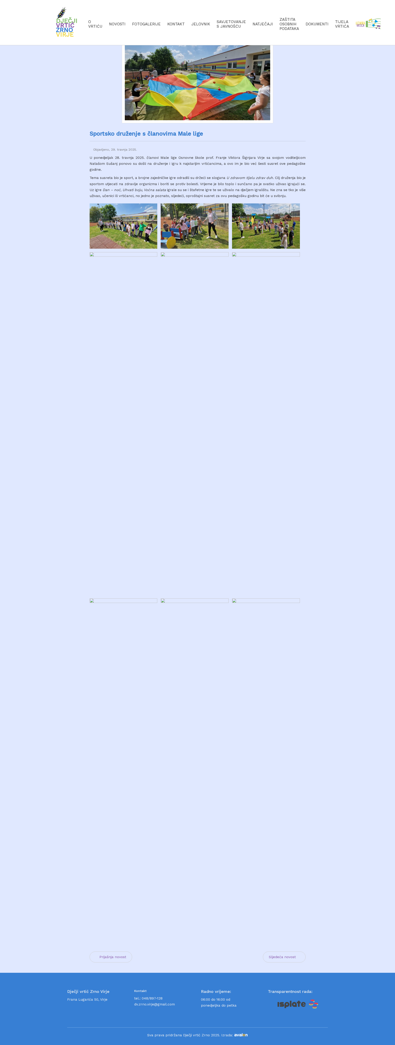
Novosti (117, 24)
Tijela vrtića (342, 24)
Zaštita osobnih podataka (289, 24)
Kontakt (176, 24)
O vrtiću (95, 24)
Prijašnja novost (112, 957)
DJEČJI (66, 27)
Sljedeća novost (282, 957)
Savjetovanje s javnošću (231, 24)
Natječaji (263, 24)
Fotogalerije (146, 24)
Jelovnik (200, 24)
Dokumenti (317, 24)
